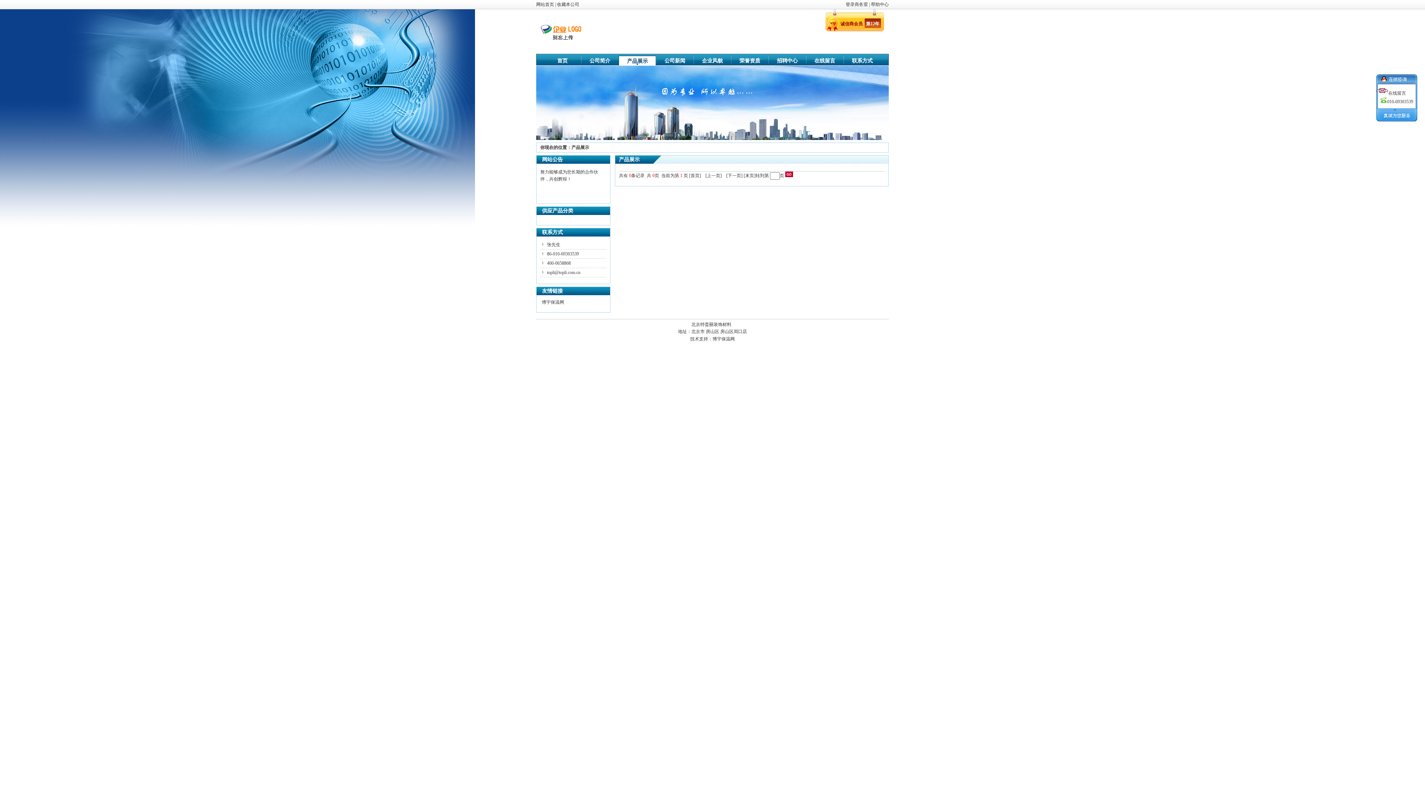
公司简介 (600, 60)
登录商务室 (857, 4)
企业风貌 (712, 60)
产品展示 (637, 61)
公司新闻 (675, 60)
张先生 (553, 244)
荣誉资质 (750, 60)
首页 (562, 60)
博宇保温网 (553, 302)
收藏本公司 (568, 4)
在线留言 (825, 60)
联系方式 (862, 60)
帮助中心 (880, 4)
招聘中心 (787, 60)
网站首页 (545, 4)
